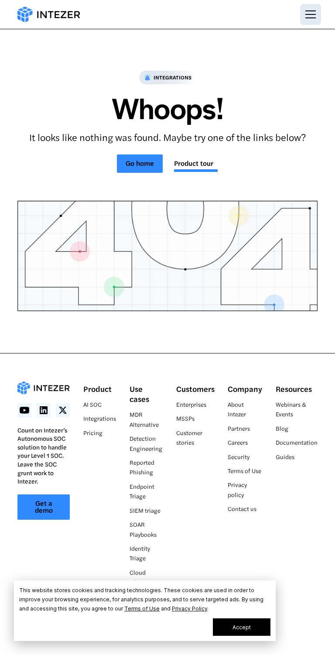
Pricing (93, 433)
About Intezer (237, 409)
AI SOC (92, 404)
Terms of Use (142, 608)
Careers (238, 442)
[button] (309, 14)
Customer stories (189, 437)
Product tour (193, 163)
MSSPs (185, 418)
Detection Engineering (146, 443)
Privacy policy (237, 489)
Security (239, 457)
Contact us (242, 508)
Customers (195, 388)
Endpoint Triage (142, 491)
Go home (140, 163)
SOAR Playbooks (143, 529)
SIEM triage (145, 510)
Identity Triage (140, 553)
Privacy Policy (189, 608)
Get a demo (44, 506)
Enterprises (191, 404)
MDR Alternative (144, 419)
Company (245, 388)
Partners (239, 428)
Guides (285, 457)
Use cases (139, 393)
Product (97, 388)
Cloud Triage (138, 577)
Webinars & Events (291, 409)
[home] (48, 14)
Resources (294, 388)
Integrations (99, 418)
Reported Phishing (142, 467)
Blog (282, 428)
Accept (241, 627)
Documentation (297, 442)
